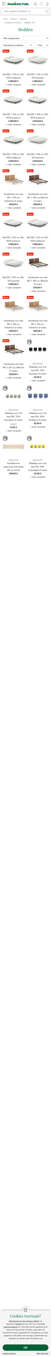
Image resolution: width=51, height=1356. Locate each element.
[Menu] (4, 3)
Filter (40, 45)
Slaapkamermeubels (13, 22)
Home (5, 19)
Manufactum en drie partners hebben (24, 1321)
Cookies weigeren (9, 1353)
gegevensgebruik (11, 1327)
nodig (19, 1324)
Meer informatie (42, 1353)
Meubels (23, 19)
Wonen (14, 19)
